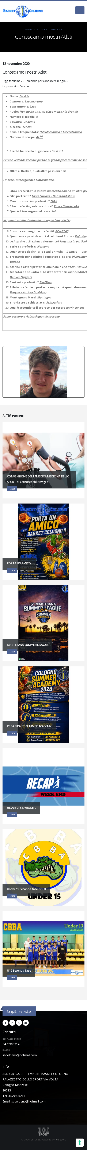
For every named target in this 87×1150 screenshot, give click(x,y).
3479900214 (11, 1044)
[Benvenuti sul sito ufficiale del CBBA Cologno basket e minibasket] (23, 11)
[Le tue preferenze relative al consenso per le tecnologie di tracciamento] (80, 1143)
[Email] (26, 1023)
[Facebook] (5, 1023)
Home (28, 29)
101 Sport (60, 1139)
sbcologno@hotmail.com (20, 1055)
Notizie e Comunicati (49, 29)
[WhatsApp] (19, 1023)
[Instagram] (12, 1023)
